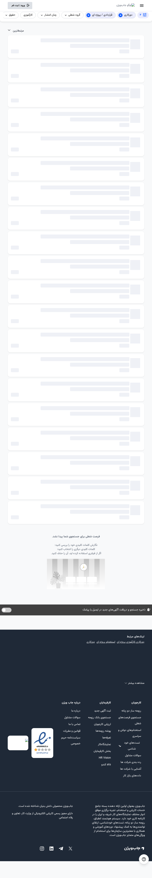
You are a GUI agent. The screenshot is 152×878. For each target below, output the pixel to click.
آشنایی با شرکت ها (130, 769)
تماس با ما (74, 724)
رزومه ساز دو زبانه (131, 711)
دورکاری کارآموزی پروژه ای (130, 642)
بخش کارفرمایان (102, 751)
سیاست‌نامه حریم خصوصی (70, 741)
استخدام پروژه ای (105, 642)
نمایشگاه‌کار (104, 744)
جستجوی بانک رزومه (99, 717)
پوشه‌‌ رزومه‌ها (103, 731)
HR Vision (105, 758)
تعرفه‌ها (106, 738)
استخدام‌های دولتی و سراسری (129, 733)
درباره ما (75, 711)
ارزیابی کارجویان (102, 724)
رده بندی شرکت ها (131, 762)
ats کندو (106, 765)
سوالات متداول (133, 755)
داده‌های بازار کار (132, 776)
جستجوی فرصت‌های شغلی (129, 720)
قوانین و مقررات (71, 731)
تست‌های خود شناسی (132, 746)
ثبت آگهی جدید (102, 711)
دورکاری (90, 642)
